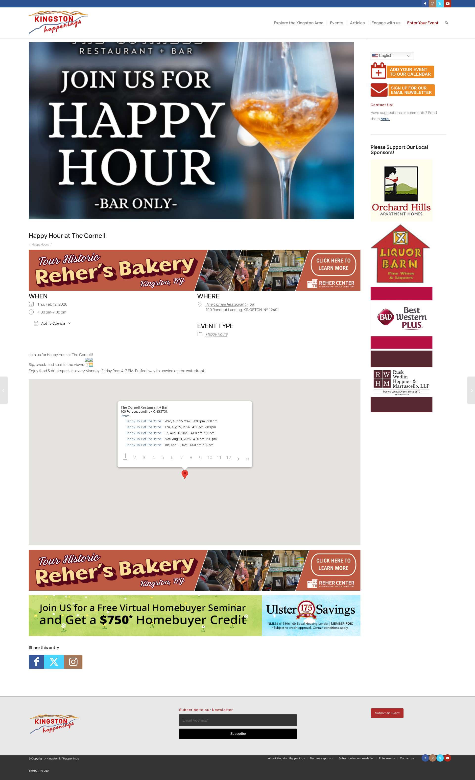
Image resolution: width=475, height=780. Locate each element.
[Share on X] (54, 662)
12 (228, 457)
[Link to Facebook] (425, 3)
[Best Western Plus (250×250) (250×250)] (401, 347)
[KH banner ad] (194, 289)
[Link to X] (440, 3)
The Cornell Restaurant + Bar (230, 304)
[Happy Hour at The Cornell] (191, 130)
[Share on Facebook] (36, 662)
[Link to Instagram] (432, 3)
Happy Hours (40, 244)
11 (219, 457)
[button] (185, 474)
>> (247, 459)
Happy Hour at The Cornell (143, 421)
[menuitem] (299, 22)
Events (125, 416)
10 (209, 457)
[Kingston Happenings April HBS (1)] (194, 634)
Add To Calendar (53, 323)
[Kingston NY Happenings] (58, 22)
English (385, 55)
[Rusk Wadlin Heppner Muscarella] (401, 411)
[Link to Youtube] (447, 3)
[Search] (446, 22)
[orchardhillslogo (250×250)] (401, 220)
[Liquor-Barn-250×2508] (401, 283)
